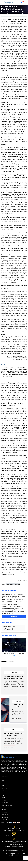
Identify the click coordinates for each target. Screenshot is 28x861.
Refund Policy (8, 855)
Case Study (4, 812)
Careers (3, 790)
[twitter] (12, 858)
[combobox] (25, 2)
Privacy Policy (20, 853)
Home (3, 780)
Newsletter (4, 800)
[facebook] (14, 858)
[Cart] (22, 2)
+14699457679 (15, 828)
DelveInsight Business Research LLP (12, 850)
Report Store (5, 802)
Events (3, 797)
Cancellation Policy (18, 855)
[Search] (25, 2)
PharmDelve (4, 788)
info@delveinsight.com (15, 835)
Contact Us (14, 616)
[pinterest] (15, 858)
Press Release (5, 814)
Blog (3, 795)
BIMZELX (17, 584)
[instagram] (16, 858)
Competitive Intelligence (7, 805)
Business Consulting (6, 819)
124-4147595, (10, 830)
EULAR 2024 (9, 584)
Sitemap (4, 809)
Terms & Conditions (9, 853)
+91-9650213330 (19, 830)
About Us (4, 783)
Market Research (6, 817)
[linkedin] (11, 858)
